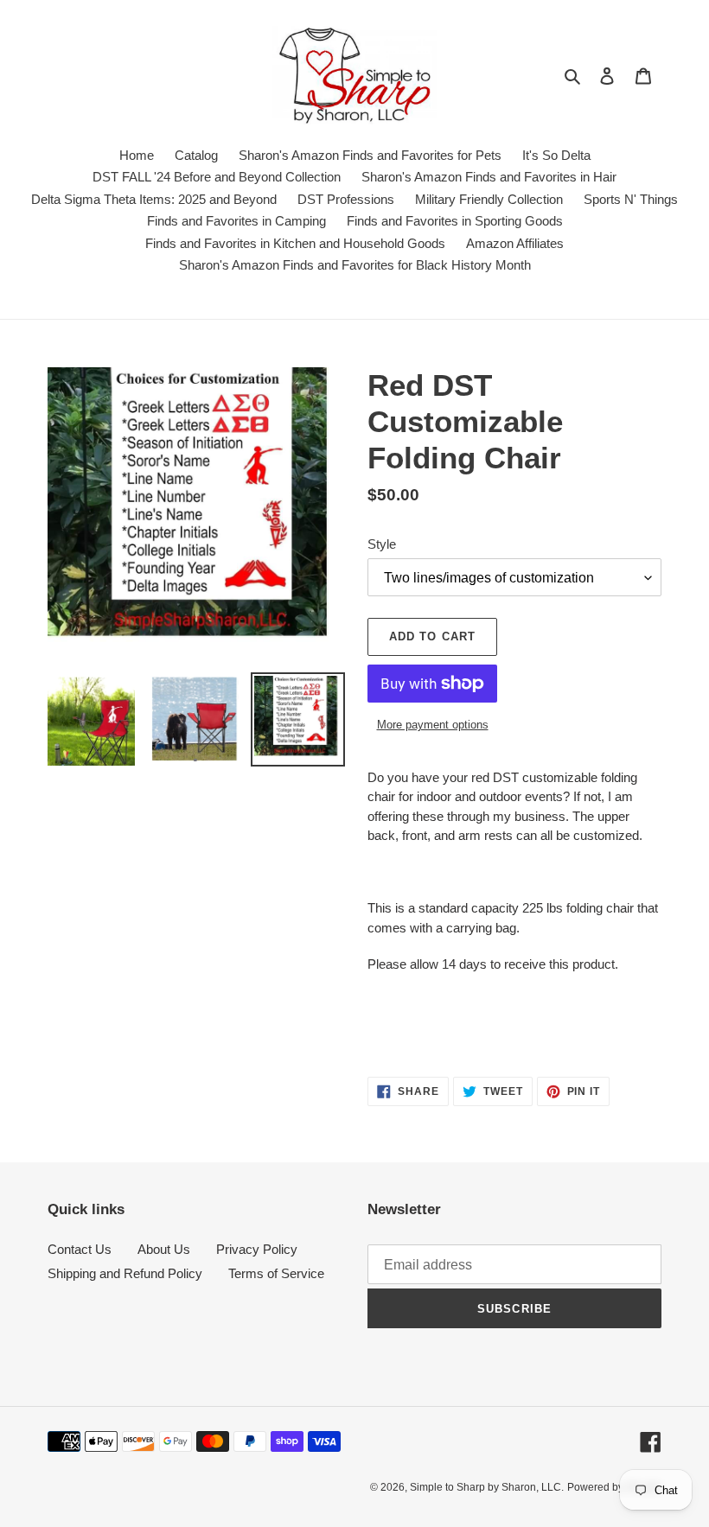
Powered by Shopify (614, 1487)
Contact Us (80, 1249)
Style (381, 544)
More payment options (433, 724)
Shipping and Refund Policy (125, 1273)
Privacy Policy (256, 1249)
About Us (163, 1249)
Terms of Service (276, 1273)
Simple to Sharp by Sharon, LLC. (487, 1487)
